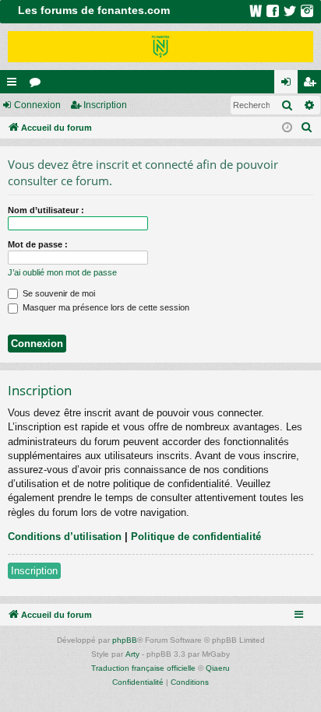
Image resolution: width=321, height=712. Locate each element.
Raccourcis (14, 84)
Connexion (37, 105)
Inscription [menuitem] (312, 84)
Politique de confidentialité (196, 536)
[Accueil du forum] (160, 46)
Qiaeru (218, 668)
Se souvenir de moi (57, 293)
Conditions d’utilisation (65, 536)
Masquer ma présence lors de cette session (104, 307)
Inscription (105, 105)
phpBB (124, 640)
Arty (132, 654)
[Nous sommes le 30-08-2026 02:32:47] (287, 128)
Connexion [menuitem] (289, 84)
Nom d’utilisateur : (46, 210)
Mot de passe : (38, 244)
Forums (38, 84)
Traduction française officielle (143, 668)
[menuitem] (307, 127)
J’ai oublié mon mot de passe (62, 272)
